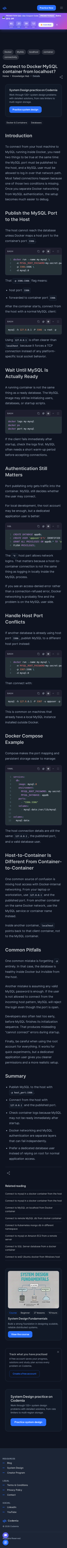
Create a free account (24, 1373)
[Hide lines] (48, 251)
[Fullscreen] (58, 251)
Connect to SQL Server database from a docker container (30, 1248)
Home (6, 76)
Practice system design (25, 109)
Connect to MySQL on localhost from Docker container (29, 1209)
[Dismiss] (58, 1352)
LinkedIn (11, 1507)
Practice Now (46, 8)
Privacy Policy (14, 1489)
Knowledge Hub (20, 76)
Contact (11, 1494)
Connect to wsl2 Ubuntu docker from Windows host (32, 1256)
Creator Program (16, 1472)
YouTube (11, 1512)
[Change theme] (43, 251)
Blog (9, 1463)
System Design (15, 1467)
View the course (20, 1334)
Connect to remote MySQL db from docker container (33, 1218)
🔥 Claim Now (45, 25)
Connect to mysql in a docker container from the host (33, 1193)
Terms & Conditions (17, 1485)
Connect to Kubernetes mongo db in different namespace (29, 1227)
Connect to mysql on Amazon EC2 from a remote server (31, 1237)
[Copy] (38, 251)
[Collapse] (53, 251)
